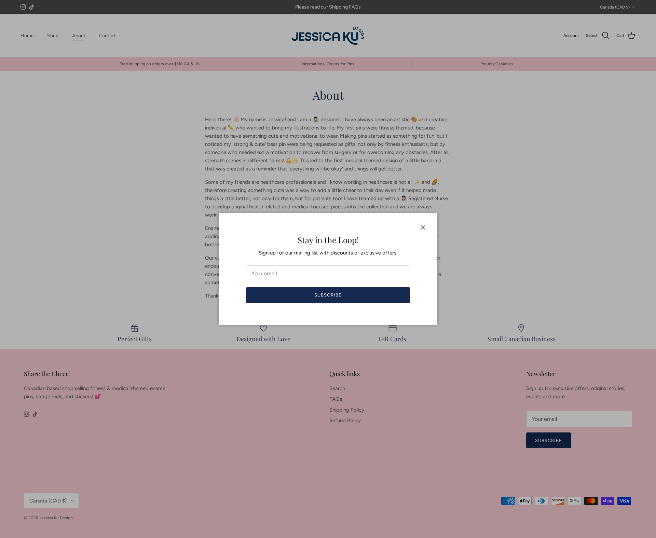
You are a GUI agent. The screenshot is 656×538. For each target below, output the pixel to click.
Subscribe (327, 295)
